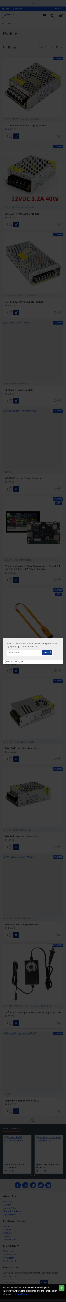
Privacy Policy (20, 1294)
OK (61, 1288)
